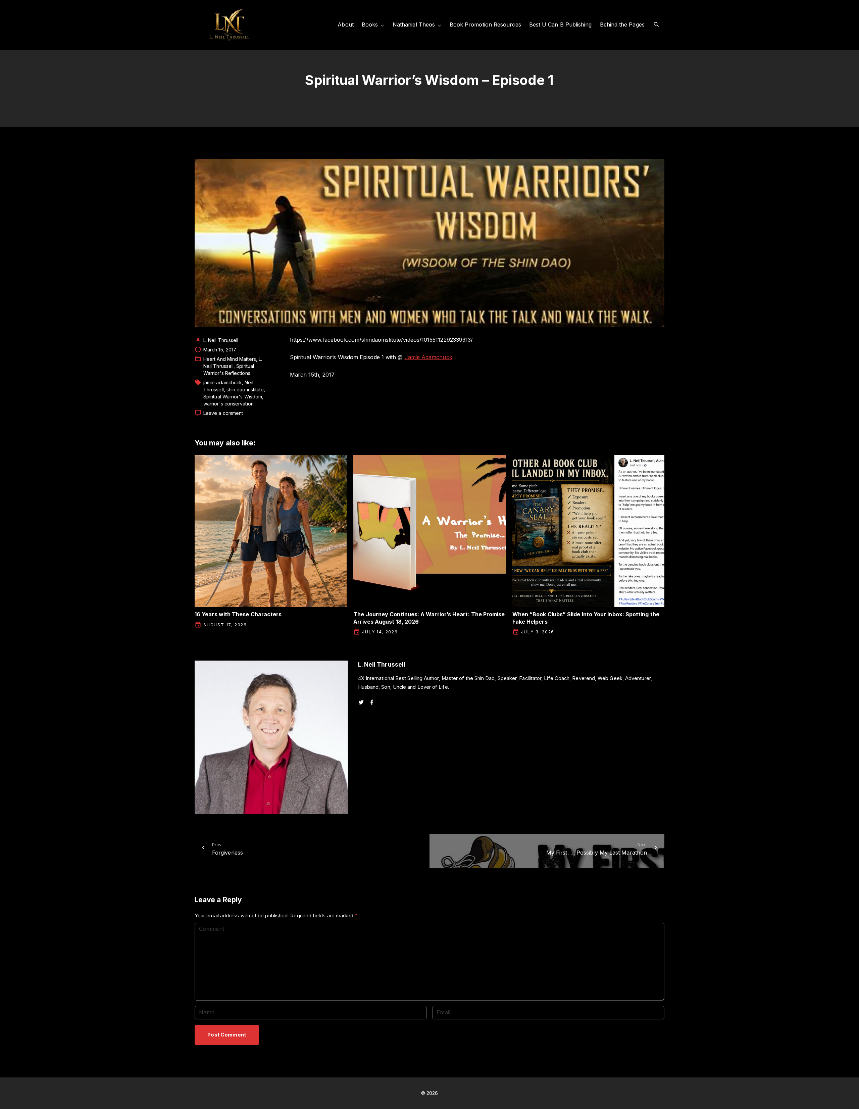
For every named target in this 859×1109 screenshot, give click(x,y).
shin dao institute (245, 389)
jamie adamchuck (222, 382)
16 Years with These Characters (238, 614)
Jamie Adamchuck (428, 357)
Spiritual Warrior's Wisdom (232, 396)
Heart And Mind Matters (229, 359)
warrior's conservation (228, 403)
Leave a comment (223, 413)
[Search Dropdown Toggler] (656, 25)
